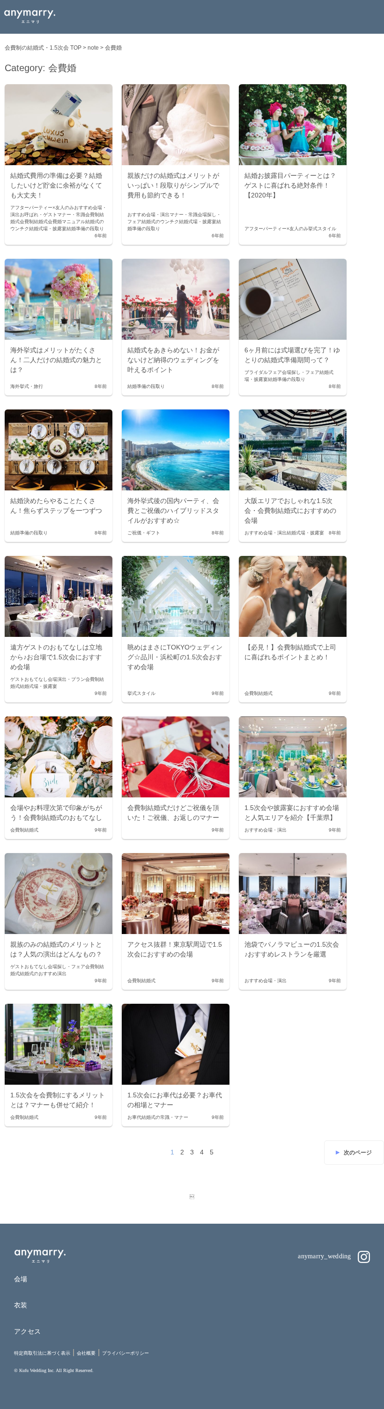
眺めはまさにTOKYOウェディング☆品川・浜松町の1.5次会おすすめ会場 (174, 657)
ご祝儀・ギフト (143, 532)
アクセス (27, 1331)
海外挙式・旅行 (26, 386)
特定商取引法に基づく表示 (42, 1353)
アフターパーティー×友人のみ (42, 207)
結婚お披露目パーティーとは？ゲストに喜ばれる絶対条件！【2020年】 (290, 185)
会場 (21, 1279)
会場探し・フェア (300, 372)
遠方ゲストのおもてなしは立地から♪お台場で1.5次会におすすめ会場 (56, 657)
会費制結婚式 (34, 221)
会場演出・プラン (66, 679)
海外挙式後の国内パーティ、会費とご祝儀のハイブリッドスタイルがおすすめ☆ (173, 510)
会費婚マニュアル (66, 221)
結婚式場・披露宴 (47, 228)
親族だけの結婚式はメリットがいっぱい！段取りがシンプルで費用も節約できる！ (173, 185)
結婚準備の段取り (85, 228)
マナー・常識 (71, 214)
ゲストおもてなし (29, 679)
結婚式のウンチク (160, 221)
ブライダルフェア (263, 372)
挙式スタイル (322, 228)
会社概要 (86, 1353)
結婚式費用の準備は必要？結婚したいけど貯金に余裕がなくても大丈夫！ (56, 185)
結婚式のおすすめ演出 (43, 973)
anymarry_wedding (325, 1256)
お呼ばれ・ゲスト (38, 214)
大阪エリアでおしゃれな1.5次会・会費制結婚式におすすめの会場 (290, 510)
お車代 (134, 1117)
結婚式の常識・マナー (164, 1117)
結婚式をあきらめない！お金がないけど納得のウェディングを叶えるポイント (173, 359)
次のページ (358, 1152)
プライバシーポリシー (125, 1353)
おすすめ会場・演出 (148, 214)
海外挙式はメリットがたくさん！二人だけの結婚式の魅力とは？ (56, 359)
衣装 (21, 1305)
